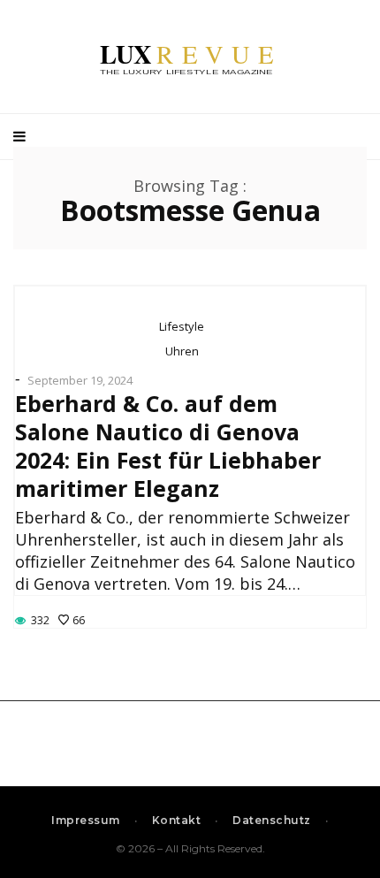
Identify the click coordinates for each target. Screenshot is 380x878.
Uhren (182, 351)
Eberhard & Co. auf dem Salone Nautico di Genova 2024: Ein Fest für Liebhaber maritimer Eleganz (168, 445)
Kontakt (176, 820)
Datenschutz (271, 820)
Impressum (85, 820)
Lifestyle (181, 326)
